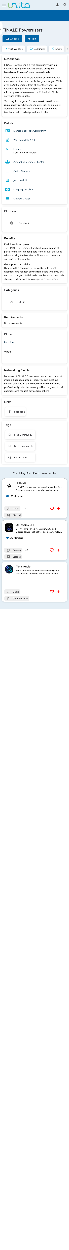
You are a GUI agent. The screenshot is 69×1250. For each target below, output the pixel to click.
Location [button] (9, 342)
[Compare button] (59, 508)
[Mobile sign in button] (57, 5)
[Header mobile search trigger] (65, 5)
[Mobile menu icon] (4, 5)
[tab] (34, 342)
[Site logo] (19, 5)
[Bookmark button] (52, 508)
